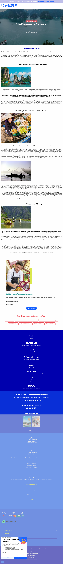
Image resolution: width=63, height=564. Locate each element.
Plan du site (31, 557)
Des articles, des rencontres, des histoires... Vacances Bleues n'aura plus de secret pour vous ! (31, 479)
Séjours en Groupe (31, 463)
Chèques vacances (31, 492)
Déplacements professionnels (31, 467)
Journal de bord (33, 320)
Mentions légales (31, 555)
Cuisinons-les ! (10, 320)
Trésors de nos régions (21, 320)
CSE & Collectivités (31, 465)
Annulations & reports (31, 488)
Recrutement (31, 471)
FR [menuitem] (31, 561)
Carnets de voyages (38, 323)
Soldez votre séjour (31, 494)
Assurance (31, 486)
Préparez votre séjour (31, 490)
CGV (32, 551)
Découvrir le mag (31, 308)
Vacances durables (50, 323)
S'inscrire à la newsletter (31, 400)
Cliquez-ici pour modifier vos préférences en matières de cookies (31, 548)
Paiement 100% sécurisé (12, 513)
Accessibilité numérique (31, 559)
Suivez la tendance (13, 323)
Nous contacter (31, 503)
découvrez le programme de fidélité (46, 1)
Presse (31, 469)
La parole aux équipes (44, 320)
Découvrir (31, 430)
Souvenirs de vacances (25, 323)
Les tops (54, 320)
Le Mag (31, 473)
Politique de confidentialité (31, 553)
